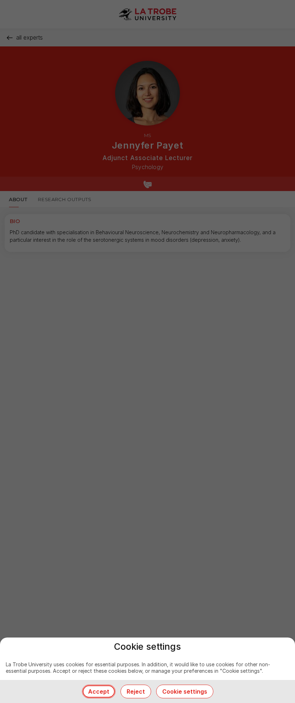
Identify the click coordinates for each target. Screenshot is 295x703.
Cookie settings (184, 691)
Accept (98, 691)
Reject (136, 691)
